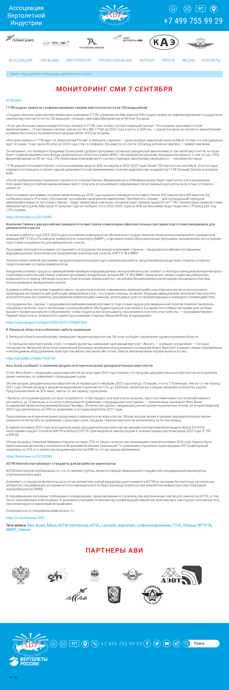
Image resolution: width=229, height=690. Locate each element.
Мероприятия (78, 60)
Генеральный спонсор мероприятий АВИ (28, 671)
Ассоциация (20, 60)
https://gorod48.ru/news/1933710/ (31, 358)
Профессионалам (115, 60)
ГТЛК (176, 525)
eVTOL (94, 525)
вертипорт (126, 525)
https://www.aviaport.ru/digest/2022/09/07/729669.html (46, 322)
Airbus (52, 525)
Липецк (189, 525)
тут (72, 510)
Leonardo (109, 525)
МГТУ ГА (204, 525)
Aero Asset (36, 525)
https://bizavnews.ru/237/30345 (29, 456)
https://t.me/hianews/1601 (25, 518)
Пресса (168, 60)
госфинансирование (153, 525)
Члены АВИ (49, 60)
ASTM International (73, 525)
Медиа (188, 60)
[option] (24, 42)
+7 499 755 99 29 (193, 21)
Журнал (146, 60)
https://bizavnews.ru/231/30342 (29, 217)
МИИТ (11, 529)
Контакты (211, 60)
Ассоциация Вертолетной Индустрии (26, 15)
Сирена (24, 529)
